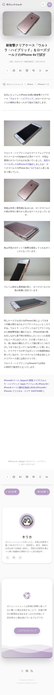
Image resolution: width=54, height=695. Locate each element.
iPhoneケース (43, 84)
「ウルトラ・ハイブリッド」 (21, 99)
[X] (7, 557)
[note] (14, 557)
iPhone (30, 84)
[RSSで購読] (31, 671)
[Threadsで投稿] (40, 70)
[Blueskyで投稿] (46, 70)
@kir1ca (31, 680)
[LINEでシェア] (33, 70)
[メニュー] (49, 4)
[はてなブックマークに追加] (20, 70)
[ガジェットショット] (27, 595)
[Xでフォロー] (22, 671)
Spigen (22, 461)
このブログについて (27, 630)
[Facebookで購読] (27, 671)
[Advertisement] (27, 429)
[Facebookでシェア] (14, 70)
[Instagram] (20, 557)
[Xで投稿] (7, 70)
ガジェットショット (15, 84)
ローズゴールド (28, 464)
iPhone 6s (13, 461)
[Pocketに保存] (27, 70)
